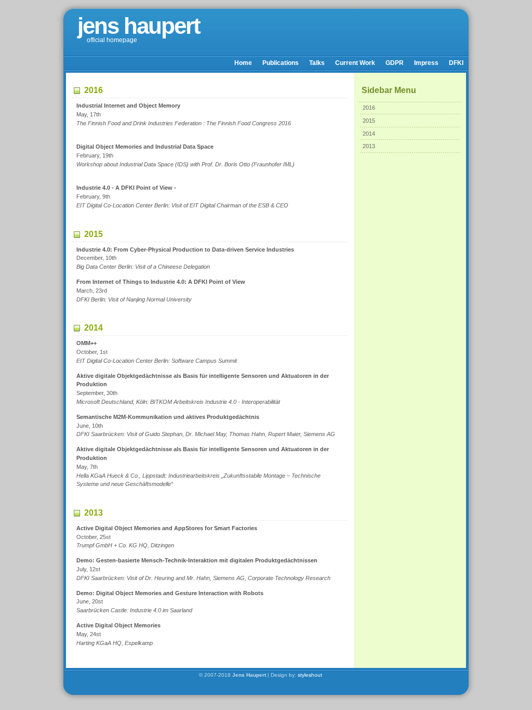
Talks (317, 63)
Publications (280, 63)
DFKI (456, 63)
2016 (369, 107)
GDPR (394, 63)
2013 (369, 146)
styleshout (310, 675)
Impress (426, 63)
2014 (369, 133)
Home (243, 63)
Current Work (355, 63)
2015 (369, 120)
